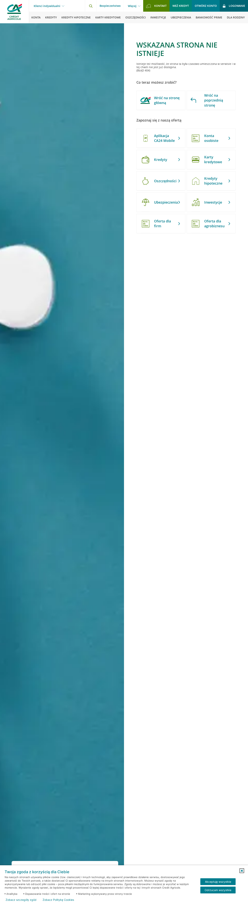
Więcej (132, 6)
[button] (241, 870)
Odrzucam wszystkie (218, 890)
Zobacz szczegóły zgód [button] (21, 899)
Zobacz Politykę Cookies (58, 899)
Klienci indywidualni (47, 6)
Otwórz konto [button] (206, 6)
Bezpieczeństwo (110, 6)
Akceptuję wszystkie (218, 881)
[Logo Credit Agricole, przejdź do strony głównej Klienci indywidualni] (14, 11)
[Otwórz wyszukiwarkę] (90, 6)
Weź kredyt (180, 6)
